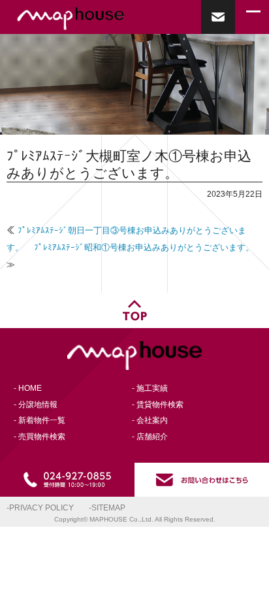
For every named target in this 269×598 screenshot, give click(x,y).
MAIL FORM (201, 480)
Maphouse (98, 19)
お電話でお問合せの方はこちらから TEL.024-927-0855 (67, 480)
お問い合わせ (218, 17)
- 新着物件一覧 (39, 420)
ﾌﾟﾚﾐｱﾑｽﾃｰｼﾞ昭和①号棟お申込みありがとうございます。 (144, 247)
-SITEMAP (107, 507)
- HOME (28, 388)
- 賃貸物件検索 (157, 404)
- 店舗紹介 (150, 436)
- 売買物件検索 (39, 436)
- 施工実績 (150, 388)
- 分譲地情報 (35, 404)
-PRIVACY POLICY (40, 507)
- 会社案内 (150, 420)
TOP (135, 310)
